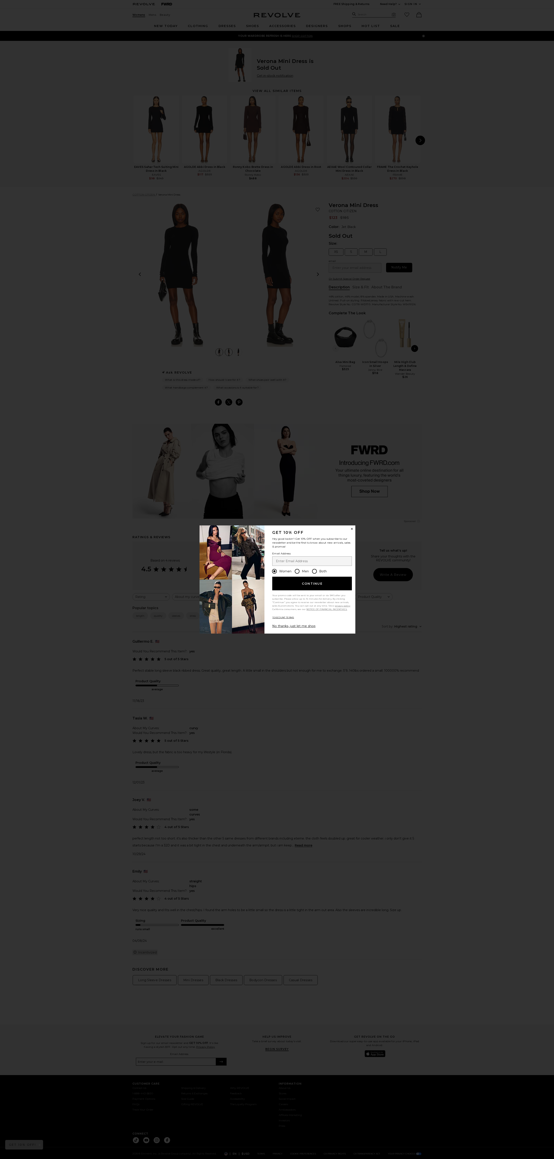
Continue (312, 584)
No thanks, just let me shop (294, 626)
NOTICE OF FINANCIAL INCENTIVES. (326, 609)
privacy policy (342, 605)
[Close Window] (351, 528)
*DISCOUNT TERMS (283, 617)
